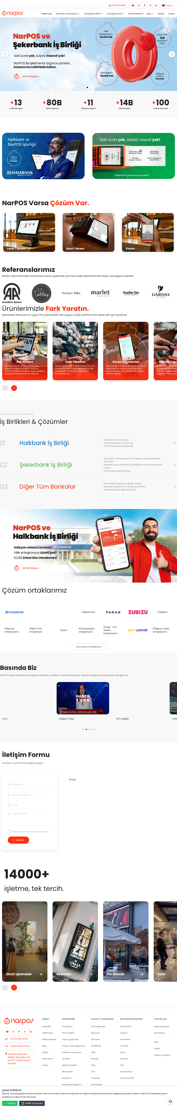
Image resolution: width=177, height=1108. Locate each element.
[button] (5, 54)
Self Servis (95, 1039)
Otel (93, 1071)
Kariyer (171, 13)
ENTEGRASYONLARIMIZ (131, 1019)
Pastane (95, 1058)
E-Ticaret (124, 1046)
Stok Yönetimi (68, 1033)
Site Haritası (159, 1033)
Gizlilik (157, 1048)
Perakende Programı (71, 1084)
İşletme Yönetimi (69, 1065)
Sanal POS (66, 1078)
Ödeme (123, 1033)
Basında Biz (47, 1058)
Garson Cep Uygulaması (73, 1046)
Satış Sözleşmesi (161, 1026)
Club (93, 1065)
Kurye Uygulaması (70, 1039)
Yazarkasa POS (127, 1078)
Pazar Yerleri (125, 1026)
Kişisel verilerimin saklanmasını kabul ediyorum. (31, 832)
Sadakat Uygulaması (71, 1052)
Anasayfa (46, 1026)
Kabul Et (11, 1103)
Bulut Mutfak (96, 1084)
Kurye (122, 1052)
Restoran (95, 1033)
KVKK (156, 1042)
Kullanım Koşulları (162, 1055)
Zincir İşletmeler (98, 1026)
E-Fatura (124, 1058)
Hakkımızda (46, 13)
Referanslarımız (135, 13)
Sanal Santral (126, 1071)
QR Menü (66, 1058)
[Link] (117, 5)
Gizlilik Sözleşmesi (33, 1103)
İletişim (161, 13)
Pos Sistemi (67, 1026)
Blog (44, 1046)
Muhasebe (125, 1039)
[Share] (170, 1101)
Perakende (96, 1046)
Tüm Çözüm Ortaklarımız (88, 646)
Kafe (93, 1052)
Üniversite (95, 1078)
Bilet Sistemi (67, 1071)
